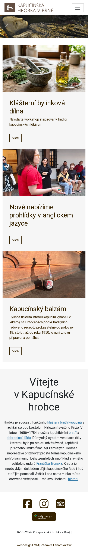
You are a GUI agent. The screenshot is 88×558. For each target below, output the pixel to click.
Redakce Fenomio (56, 545)
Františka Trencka (49, 463)
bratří (72, 433)
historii (73, 479)
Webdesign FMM (28, 545)
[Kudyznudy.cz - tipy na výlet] (44, 516)
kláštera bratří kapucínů (64, 422)
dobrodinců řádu (19, 438)
